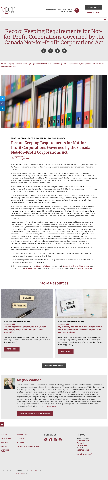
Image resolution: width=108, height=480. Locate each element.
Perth (69, 9)
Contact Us (22, 435)
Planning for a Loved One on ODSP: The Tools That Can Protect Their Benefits (25, 329)
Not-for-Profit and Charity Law (34, 138)
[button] (76, 10)
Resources (5, 442)
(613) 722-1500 (66, 12)
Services (5, 435)
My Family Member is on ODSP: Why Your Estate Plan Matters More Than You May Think (80, 329)
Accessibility (22, 442)
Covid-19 (20, 439)
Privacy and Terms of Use (28, 446)
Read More (51, 406)
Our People (6, 439)
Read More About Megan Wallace (35, 413)
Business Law (58, 138)
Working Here (5, 451)
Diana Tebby (11, 324)
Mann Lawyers (7, 64)
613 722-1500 (83, 450)
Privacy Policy (34, 471)
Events (4, 446)
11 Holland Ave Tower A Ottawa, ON (83, 443)
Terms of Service (20, 473)
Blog (13, 138)
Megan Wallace (20, 157)
